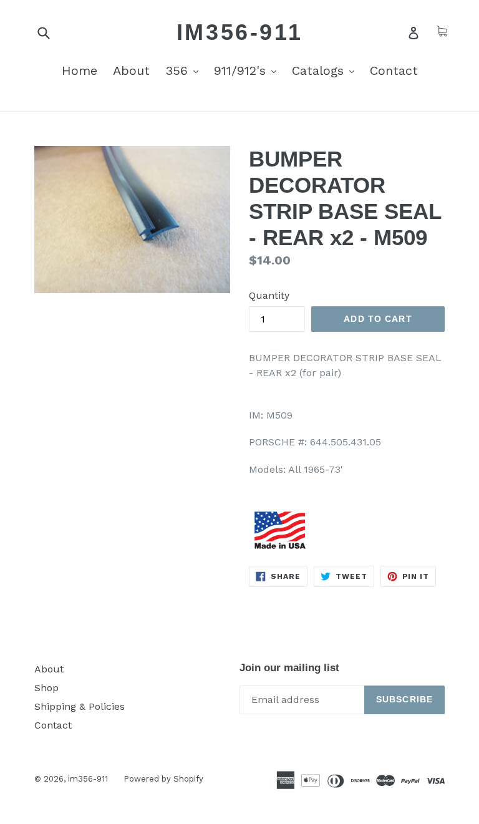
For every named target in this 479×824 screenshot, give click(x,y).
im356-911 (239, 32)
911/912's (248, 70)
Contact (394, 70)
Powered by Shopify (163, 778)
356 (185, 70)
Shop (46, 688)
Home (79, 70)
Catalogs (326, 70)
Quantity (269, 295)
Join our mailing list (289, 668)
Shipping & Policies (79, 706)
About (131, 70)
